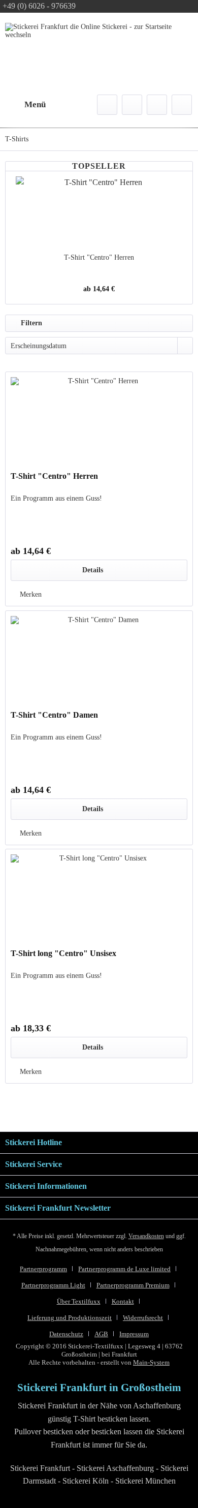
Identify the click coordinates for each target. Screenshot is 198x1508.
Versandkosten (146, 1236)
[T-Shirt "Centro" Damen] (99, 661)
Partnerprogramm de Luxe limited (124, 1269)
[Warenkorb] (182, 105)
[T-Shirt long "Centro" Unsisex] (99, 900)
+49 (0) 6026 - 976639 (39, 6)
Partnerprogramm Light (53, 1285)
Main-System (151, 1362)
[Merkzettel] (132, 105)
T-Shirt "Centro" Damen (54, 715)
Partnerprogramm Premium (133, 1285)
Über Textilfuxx (79, 1301)
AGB (101, 1334)
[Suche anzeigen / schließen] (107, 105)
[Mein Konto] (157, 105)
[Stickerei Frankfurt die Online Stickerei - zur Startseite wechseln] (94, 47)
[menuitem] (25, 105)
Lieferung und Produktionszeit (69, 1317)
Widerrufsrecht (143, 1317)
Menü (35, 104)
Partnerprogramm (43, 1269)
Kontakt (123, 1301)
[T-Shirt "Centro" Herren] (99, 212)
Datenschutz (66, 1334)
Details (92, 570)
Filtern (30, 323)
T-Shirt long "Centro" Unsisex (63, 953)
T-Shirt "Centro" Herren (99, 257)
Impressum (134, 1334)
